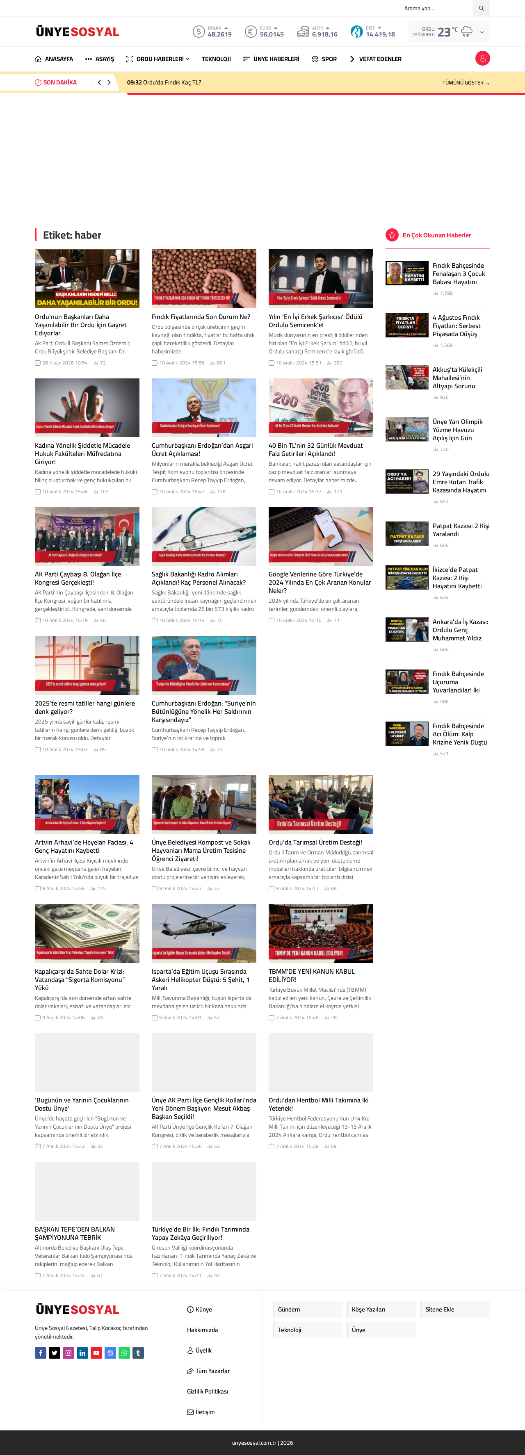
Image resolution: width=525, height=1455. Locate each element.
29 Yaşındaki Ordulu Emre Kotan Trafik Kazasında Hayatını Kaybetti (461, 485)
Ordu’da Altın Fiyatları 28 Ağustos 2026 (185, 82)
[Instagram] (68, 1353)
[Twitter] (54, 1353)
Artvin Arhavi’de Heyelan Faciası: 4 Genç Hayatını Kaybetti (84, 846)
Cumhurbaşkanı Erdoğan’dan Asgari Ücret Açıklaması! (202, 449)
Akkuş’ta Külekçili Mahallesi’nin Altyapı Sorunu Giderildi (457, 381)
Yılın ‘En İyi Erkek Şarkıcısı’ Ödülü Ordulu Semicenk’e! (316, 320)
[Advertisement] (262, 154)
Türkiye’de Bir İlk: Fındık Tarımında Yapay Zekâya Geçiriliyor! (200, 1233)
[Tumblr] (138, 1353)
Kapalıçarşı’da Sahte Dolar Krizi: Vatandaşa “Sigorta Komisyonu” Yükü (80, 979)
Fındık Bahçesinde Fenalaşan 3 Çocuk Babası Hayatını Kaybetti (459, 277)
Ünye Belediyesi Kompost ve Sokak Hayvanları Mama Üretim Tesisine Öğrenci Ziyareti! (201, 850)
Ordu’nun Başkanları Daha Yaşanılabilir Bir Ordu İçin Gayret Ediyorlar (81, 324)
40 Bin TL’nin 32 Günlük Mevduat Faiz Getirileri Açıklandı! (316, 449)
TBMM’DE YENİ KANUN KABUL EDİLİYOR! (312, 975)
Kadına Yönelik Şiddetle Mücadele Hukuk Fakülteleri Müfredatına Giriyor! (82, 453)
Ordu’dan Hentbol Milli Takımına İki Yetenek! (319, 1104)
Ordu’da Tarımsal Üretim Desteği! (315, 842)
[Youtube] (96, 1353)
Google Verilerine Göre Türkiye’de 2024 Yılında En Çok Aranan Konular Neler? (320, 582)
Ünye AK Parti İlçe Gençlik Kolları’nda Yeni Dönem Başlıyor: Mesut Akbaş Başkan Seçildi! (204, 1108)
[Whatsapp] (124, 1353)
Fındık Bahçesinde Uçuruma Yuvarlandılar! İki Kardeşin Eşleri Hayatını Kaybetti (458, 689)
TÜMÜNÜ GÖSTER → (466, 82)
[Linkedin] (82, 1353)
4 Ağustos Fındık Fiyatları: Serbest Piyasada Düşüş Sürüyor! (457, 329)
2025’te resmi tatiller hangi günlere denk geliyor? (85, 707)
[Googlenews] (110, 1353)
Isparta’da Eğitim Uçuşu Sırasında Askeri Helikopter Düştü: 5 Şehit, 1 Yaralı (201, 979)
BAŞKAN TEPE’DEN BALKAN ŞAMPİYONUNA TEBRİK (75, 1233)
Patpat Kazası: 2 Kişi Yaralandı (461, 529)
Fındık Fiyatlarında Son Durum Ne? (201, 316)
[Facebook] (40, 1353)
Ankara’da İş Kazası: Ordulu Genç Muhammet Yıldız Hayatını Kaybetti (460, 633)
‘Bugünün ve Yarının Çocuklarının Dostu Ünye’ (82, 1104)
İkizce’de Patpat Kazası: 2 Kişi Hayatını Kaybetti (457, 577)
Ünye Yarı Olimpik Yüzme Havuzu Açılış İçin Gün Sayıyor (458, 433)
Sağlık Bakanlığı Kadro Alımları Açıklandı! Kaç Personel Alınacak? (199, 578)
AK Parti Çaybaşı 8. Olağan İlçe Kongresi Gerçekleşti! (78, 578)
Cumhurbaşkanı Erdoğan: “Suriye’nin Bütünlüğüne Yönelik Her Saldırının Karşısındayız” (204, 711)
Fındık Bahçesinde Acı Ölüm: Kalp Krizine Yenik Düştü (460, 734)
